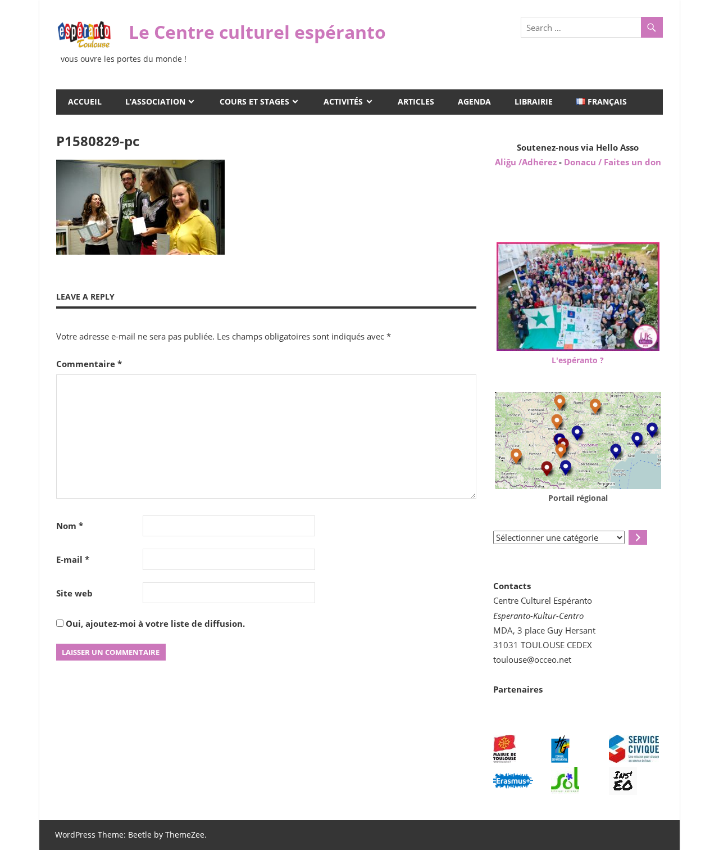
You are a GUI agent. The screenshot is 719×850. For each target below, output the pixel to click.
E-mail (72, 559)
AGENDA (474, 101)
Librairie (534, 101)
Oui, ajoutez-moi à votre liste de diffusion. (154, 623)
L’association (155, 101)
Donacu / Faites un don (612, 162)
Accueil (85, 101)
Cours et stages (254, 101)
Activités (343, 101)
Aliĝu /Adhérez (527, 162)
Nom (69, 525)
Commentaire (89, 363)
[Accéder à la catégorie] (638, 537)
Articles (416, 101)
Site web (74, 593)
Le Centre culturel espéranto (257, 32)
